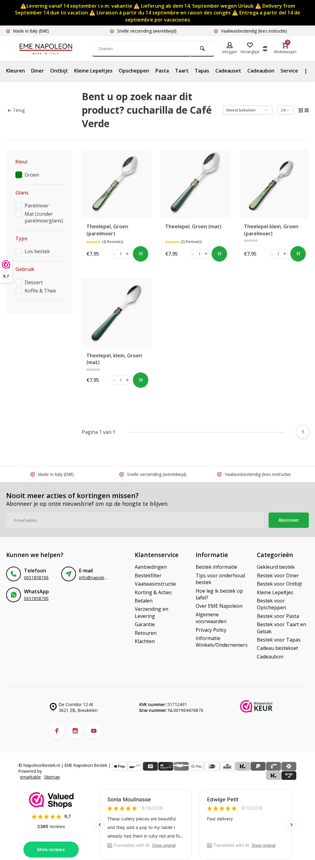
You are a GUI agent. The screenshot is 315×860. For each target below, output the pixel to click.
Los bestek (37, 251)
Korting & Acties (153, 592)
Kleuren (15, 70)
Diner (37, 70)
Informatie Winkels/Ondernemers (222, 641)
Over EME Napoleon (219, 606)
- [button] (114, 253)
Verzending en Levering (151, 612)
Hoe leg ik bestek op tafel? (219, 594)
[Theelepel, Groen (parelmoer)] (116, 183)
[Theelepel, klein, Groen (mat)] (116, 313)
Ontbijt (59, 70)
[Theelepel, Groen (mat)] (195, 183)
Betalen (144, 600)
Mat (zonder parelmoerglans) (44, 217)
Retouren (146, 633)
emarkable (30, 777)
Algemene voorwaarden (211, 618)
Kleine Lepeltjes (93, 70)
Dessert (34, 282)
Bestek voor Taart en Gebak (281, 627)
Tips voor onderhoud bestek (220, 579)
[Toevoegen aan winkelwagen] (140, 253)
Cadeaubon (260, 70)
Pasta (162, 70)
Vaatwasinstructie (155, 583)
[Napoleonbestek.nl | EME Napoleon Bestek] (55, 48)
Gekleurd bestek (276, 567)
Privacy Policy (211, 629)
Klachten (145, 641)
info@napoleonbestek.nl (103, 577)
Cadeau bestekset (277, 648)
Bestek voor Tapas (279, 639)
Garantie (145, 624)
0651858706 (36, 577)
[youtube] (94, 731)
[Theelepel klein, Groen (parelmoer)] (274, 183)
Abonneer (288, 520)
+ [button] (127, 253)
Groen (32, 174)
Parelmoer (37, 205)
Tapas (202, 70)
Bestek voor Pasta (278, 616)
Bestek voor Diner (278, 575)
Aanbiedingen (151, 567)
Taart (182, 70)
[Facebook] (57, 731)
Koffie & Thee (40, 290)
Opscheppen (134, 70)
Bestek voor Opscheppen (271, 604)
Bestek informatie (216, 567)
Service (289, 70)
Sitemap (52, 777)
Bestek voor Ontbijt (279, 583)
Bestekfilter (148, 575)
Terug (19, 110)
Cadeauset (228, 70)
